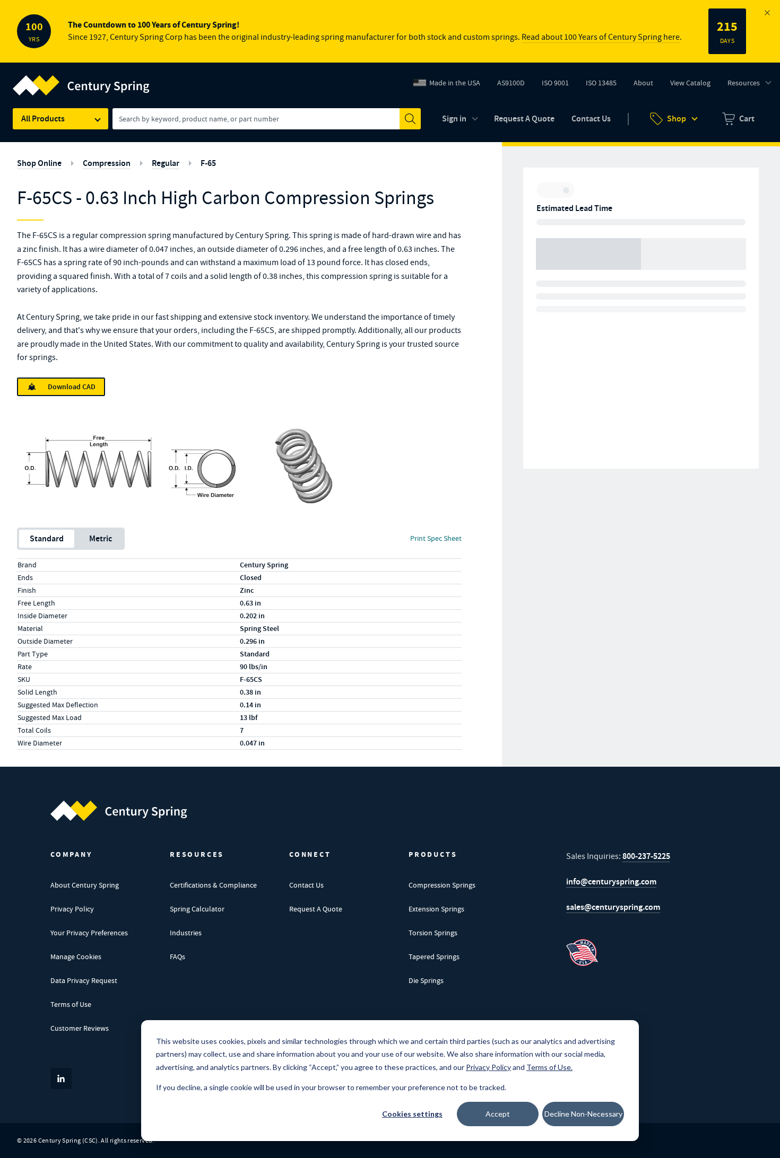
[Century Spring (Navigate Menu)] (81, 79)
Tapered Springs (434, 956)
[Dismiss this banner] (767, 12)
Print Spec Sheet (436, 538)
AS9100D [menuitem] (515, 85)
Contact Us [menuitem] (591, 118)
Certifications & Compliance (213, 885)
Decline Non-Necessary (583, 1113)
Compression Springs (442, 885)
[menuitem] (738, 118)
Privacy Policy (72, 909)
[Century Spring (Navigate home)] (118, 811)
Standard (47, 538)
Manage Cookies (75, 956)
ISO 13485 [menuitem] (601, 82)
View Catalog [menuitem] (690, 82)
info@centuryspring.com (611, 881)
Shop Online (39, 163)
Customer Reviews (79, 1028)
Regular (165, 163)
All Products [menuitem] (43, 118)
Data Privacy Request (83, 980)
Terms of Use (70, 1004)
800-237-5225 (646, 856)
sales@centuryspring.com (613, 907)
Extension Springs (436, 909)
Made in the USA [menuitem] (454, 82)
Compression (107, 163)
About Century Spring (84, 885)
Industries (186, 932)
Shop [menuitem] (676, 118)
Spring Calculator (197, 909)
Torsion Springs (433, 932)
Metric (100, 538)
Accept (498, 1113)
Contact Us (306, 885)
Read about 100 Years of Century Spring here (601, 37)
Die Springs (426, 980)
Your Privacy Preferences (89, 932)
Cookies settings (412, 1113)
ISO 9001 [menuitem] (559, 85)
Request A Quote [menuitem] (524, 118)
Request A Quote (315, 909)
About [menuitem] (643, 82)
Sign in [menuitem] (454, 118)
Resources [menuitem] (743, 82)
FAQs (177, 956)
